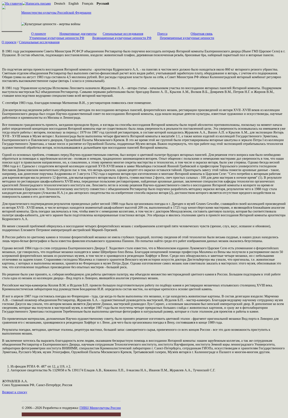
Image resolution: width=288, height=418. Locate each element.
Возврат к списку (14, 392)
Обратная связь (202, 33)
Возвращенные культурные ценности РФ (122, 38)
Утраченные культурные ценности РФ (56, 38)
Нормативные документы (78, 33)
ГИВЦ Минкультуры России (100, 408)
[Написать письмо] (36, 3)
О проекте (38, 33)
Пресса (162, 33)
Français (87, 3)
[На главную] (12, 3)
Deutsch (59, 3)
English (74, 3)
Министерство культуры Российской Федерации (56, 12)
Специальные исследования (123, 33)
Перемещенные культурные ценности (187, 38)
